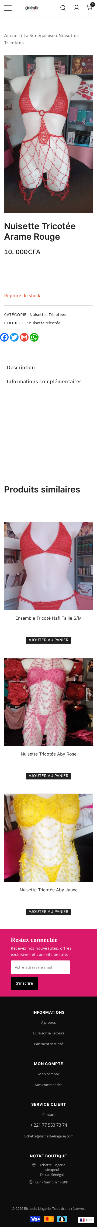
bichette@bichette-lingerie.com (48, 1136)
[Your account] (76, 8)
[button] (84, 65)
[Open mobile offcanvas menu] (8, 8)
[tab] (48, 368)
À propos (48, 1022)
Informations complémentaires (44, 382)
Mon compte (48, 1074)
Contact (48, 1114)
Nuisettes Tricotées (48, 315)
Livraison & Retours (48, 1033)
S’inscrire (24, 983)
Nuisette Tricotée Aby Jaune (49, 889)
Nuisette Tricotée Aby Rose (49, 754)
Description (21, 368)
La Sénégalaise (39, 36)
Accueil (12, 36)
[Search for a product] (63, 8)
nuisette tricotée (44, 323)
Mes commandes (48, 1084)
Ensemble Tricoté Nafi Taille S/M (48, 618)
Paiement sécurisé (48, 1043)
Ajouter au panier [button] (48, 640)
